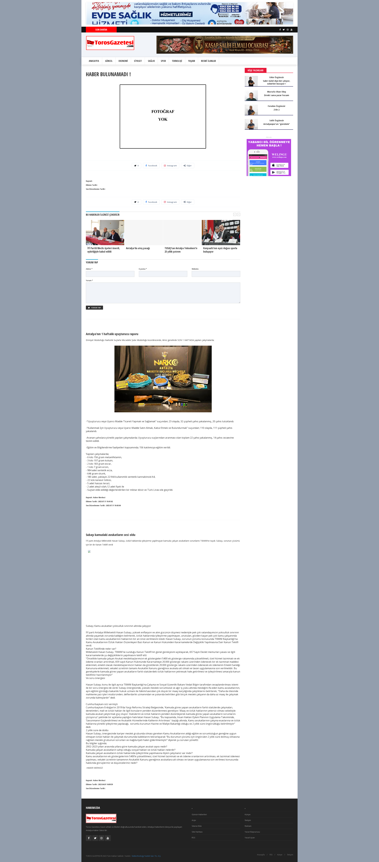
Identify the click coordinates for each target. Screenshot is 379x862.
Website (195, 269)
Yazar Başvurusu (252, 831)
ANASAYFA (94, 61)
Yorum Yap (96, 308)
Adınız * (89, 269)
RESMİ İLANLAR (208, 61)
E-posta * (143, 269)
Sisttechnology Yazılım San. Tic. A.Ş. (146, 856)
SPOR (163, 61)
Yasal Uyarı (250, 837)
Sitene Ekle (197, 826)
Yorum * (89, 280)
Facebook (152, 165)
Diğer (189, 165)
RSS (193, 837)
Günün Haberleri (199, 814)
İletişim (248, 820)
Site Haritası (197, 831)
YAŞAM (191, 61)
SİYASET (138, 61)
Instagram (172, 165)
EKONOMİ (123, 61)
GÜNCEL (109, 61)
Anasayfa (261, 854)
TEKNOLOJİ (177, 61)
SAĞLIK (151, 61)
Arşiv (194, 820)
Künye (247, 814)
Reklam (248, 826)
